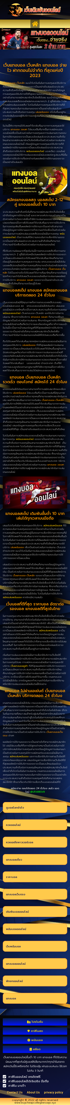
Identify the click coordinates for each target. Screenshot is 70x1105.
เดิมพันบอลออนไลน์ (17, 912)
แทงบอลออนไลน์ (16, 964)
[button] (35, 24)
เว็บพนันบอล (13, 946)
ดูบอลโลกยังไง (15, 808)
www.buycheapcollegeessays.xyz (35, 1103)
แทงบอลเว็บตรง (15, 894)
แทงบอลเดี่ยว (14, 860)
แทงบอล (11, 999)
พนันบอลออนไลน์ (16, 929)
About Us (33, 1092)
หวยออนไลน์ (13, 825)
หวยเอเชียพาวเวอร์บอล (19, 842)
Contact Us (15, 1092)
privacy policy (53, 1092)
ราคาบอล (11, 877)
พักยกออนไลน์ (14, 981)
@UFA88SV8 (37, 792)
